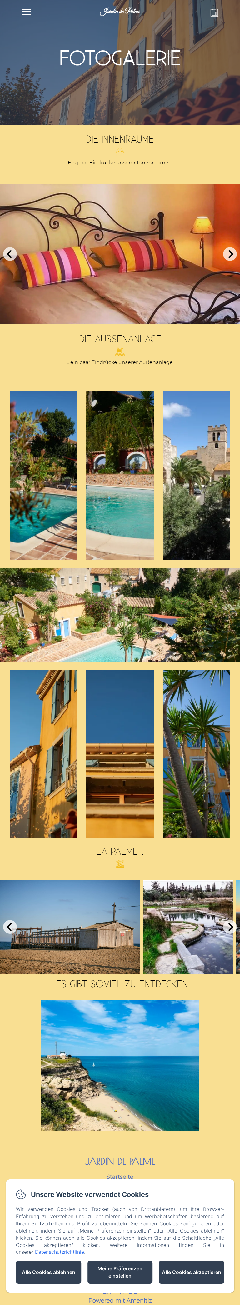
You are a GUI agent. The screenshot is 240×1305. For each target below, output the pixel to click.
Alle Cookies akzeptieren (191, 1272)
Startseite (120, 1176)
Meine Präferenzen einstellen (120, 1272)
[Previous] (10, 254)
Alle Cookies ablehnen (48, 1272)
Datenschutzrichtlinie (59, 1252)
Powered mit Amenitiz (120, 1300)
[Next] (230, 254)
